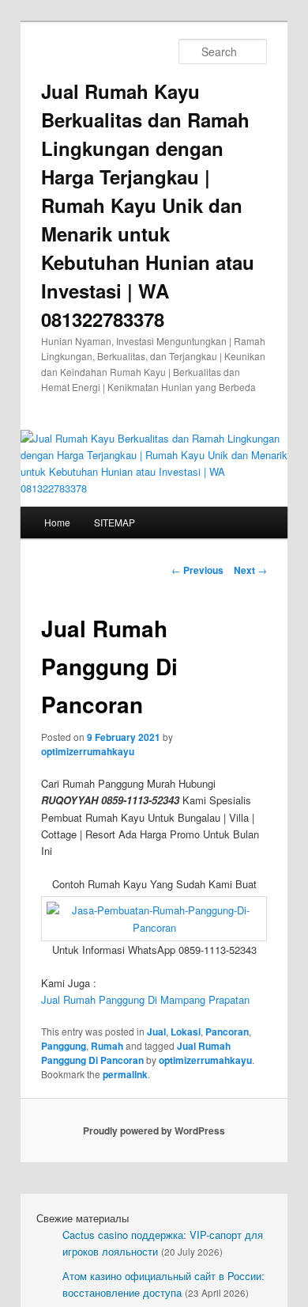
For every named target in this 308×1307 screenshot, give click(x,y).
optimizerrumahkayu (87, 751)
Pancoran (227, 1031)
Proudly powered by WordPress (154, 1130)
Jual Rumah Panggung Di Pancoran (136, 1053)
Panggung (63, 1046)
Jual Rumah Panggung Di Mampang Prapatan (145, 999)
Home (57, 522)
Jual (156, 1031)
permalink (125, 1074)
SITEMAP (114, 522)
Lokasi (186, 1031)
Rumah (107, 1046)
